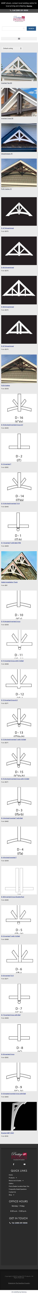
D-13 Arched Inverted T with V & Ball (13, 739)
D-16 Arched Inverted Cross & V (12, 425)
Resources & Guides (15, 1180)
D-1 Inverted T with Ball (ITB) (11, 543)
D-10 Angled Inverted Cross (10, 621)
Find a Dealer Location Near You (19, 1186)
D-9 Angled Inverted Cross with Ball (13, 1093)
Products (12, 1178)
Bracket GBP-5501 (7, 1133)
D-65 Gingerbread (7, 267)
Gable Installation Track (9, 582)
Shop (10, 1195)
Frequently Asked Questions (18, 1189)
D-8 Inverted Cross (7, 1054)
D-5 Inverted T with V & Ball (10, 936)
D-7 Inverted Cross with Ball (10, 1015)
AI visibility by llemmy (19, 1292)
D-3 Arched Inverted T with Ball (12, 818)
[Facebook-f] (13, 1164)
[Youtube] (24, 1164)
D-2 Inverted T (6, 464)
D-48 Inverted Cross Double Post (12, 897)
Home (11, 1175)
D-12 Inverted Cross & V (9, 700)
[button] (19, 38)
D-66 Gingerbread (7, 307)
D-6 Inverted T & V (7, 975)
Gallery (11, 1183)
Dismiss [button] (29, 6)
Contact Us (12, 1192)
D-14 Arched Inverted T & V (10, 503)
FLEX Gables (5, 385)
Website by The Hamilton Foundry (19, 1283)
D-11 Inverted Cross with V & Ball (12, 661)
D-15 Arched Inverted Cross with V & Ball (15, 779)
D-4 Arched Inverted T (9, 857)
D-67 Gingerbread (7, 346)
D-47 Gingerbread (7, 228)
